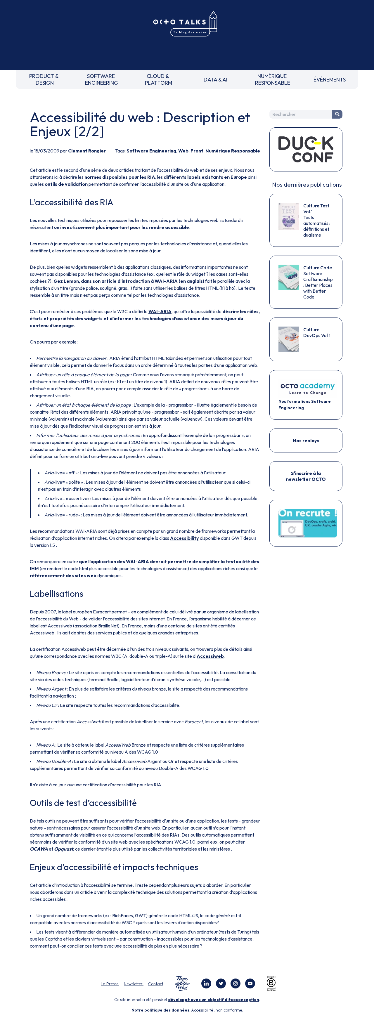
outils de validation (66, 184)
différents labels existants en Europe (205, 177)
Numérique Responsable (232, 151)
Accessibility (184, 538)
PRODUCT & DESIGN (44, 79)
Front (197, 151)
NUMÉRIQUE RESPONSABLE (272, 79)
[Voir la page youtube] (250, 983)
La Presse (110, 983)
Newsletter (133, 983)
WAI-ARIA (160, 311)
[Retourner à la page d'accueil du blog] (187, 24)
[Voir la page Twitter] (221, 983)
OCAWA (39, 849)
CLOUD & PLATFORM (158, 79)
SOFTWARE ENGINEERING (101, 79)
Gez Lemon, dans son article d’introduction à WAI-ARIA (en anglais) (128, 281)
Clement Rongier (87, 151)
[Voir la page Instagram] (235, 983)
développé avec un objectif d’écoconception (213, 999)
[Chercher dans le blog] (337, 114)
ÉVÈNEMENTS (330, 79)
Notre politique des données (160, 1010)
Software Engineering (151, 151)
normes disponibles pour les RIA (119, 177)
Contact (155, 983)
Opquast (63, 849)
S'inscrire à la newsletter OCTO (306, 476)
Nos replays (306, 440)
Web (183, 151)
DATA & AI (215, 79)
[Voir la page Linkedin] (206, 983)
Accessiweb (210, 656)
